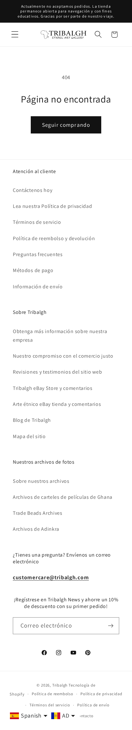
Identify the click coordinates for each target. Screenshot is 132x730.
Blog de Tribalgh (32, 420)
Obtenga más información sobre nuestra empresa (60, 335)
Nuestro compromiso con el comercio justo (63, 356)
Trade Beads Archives (37, 513)
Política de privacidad (101, 693)
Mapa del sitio (29, 436)
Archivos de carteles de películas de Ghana (62, 497)
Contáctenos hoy (32, 190)
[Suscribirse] (111, 626)
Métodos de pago (33, 270)
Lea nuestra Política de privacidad (52, 206)
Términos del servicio (49, 705)
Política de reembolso (52, 693)
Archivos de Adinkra (36, 529)
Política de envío (93, 705)
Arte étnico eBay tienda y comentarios (57, 404)
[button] (15, 35)
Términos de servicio (37, 222)
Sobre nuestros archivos (41, 481)
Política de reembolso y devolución (54, 238)
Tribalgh (60, 685)
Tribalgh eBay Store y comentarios (53, 388)
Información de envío (38, 286)
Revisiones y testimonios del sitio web (57, 372)
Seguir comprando (66, 124)
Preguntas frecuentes (38, 254)
